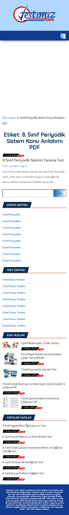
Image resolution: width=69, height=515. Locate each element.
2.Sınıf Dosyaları (11, 221)
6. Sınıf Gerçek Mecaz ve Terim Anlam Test (27, 436)
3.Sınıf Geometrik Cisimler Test (38, 369)
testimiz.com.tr (18, 166)
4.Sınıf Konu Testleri (13, 299)
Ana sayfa (8, 117)
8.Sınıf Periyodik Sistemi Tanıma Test (33, 160)
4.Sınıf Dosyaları (11, 234)
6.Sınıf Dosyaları (11, 247)
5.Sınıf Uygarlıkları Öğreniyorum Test (24, 425)
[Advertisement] (34, 76)
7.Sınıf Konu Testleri (13, 319)
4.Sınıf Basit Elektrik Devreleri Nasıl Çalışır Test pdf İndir (41, 356)
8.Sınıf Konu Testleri (13, 325)
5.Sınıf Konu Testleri (13, 306)
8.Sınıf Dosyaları (11, 260)
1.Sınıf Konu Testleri (13, 279)
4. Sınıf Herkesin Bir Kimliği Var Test (22, 462)
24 (20, 432)
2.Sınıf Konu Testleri (13, 286)
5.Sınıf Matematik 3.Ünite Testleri (40, 343)
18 (19, 443)
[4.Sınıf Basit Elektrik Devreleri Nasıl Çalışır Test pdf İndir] (10, 358)
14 (19, 457)
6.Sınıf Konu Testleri (13, 312)
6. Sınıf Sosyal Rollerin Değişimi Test (23, 473)
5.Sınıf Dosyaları (11, 240)
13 (20, 468)
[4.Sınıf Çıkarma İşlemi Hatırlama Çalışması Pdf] (10, 402)
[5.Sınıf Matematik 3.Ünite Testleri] (10, 345)
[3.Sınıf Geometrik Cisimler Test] (10, 373)
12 (19, 479)
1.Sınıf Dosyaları (11, 214)
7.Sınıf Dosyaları (11, 254)
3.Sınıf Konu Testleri (13, 292)
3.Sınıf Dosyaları (11, 227)
